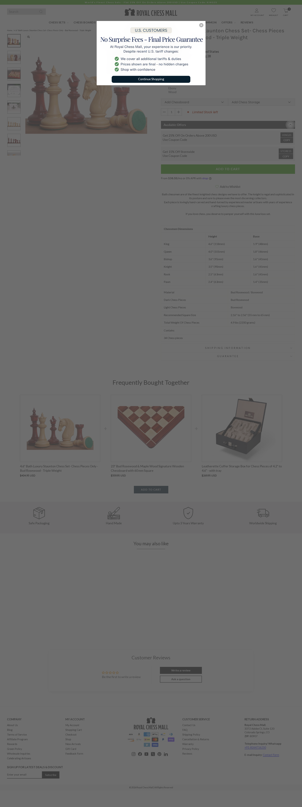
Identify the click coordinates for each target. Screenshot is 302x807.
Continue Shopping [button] (151, 79)
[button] (201, 25)
